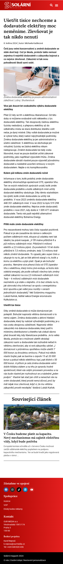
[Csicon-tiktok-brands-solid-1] (19, 489)
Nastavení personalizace (34, 560)
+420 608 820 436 (15, 547)
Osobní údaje (16, 560)
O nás (6, 560)
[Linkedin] (25, 489)
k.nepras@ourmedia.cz (14, 544)
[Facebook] (6, 489)
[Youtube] (31, 489)
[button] (51, 5)
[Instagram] (12, 489)
